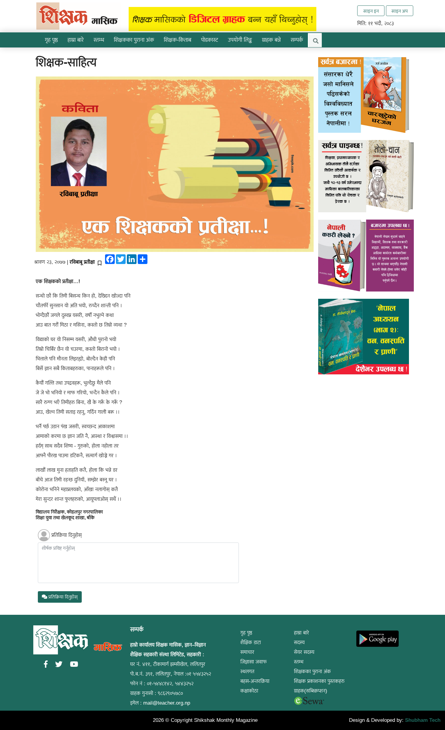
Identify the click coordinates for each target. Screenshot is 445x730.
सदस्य (299, 642)
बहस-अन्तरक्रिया (254, 681)
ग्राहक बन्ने (271, 40)
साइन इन (371, 11)
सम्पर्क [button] (297, 40)
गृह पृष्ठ (51, 40)
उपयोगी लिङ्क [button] (240, 40)
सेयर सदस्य (304, 652)
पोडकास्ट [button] (209, 40)
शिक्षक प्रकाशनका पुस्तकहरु (319, 681)
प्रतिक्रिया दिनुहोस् (66, 535)
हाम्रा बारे (301, 633)
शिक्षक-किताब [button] (177, 40)
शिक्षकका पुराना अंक (134, 40)
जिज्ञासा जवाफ (253, 662)
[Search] (315, 40)
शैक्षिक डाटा (250, 642)
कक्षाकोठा (249, 691)
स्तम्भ (298, 662)
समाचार (247, 652)
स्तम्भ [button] (99, 40)
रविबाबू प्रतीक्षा (82, 262)
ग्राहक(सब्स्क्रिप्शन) (310, 691)
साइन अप (399, 11)
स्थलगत (247, 671)
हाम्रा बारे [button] (76, 40)
